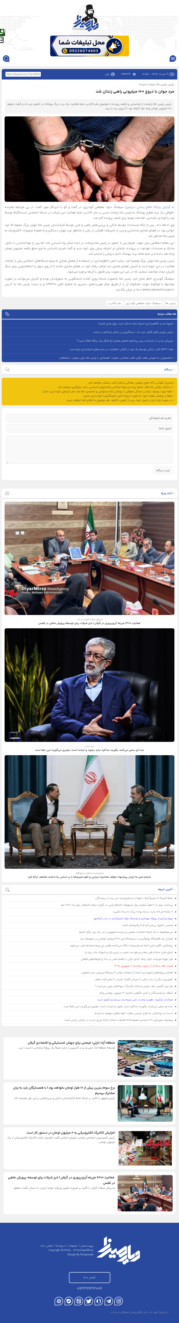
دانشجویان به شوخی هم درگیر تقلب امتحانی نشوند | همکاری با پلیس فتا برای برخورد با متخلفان (116, 358)
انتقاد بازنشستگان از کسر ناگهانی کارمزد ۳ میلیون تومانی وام (137, 993)
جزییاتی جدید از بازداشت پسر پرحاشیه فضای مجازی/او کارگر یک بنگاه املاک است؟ (125, 341)
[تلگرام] (109, 1301)
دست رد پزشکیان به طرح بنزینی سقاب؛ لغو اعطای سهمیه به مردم (134, 1013)
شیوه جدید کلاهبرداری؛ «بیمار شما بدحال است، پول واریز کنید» (135, 323)
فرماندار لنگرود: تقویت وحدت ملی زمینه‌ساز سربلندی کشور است (135, 1000)
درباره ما (60, 1246)
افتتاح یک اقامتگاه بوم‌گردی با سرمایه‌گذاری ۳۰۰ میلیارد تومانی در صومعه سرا (127, 939)
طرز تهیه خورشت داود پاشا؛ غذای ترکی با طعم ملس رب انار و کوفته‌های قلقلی (127, 959)
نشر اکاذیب (114, 303)
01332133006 (89, 1288)
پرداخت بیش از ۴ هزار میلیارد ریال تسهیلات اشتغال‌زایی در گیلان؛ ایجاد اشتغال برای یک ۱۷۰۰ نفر (117, 905)
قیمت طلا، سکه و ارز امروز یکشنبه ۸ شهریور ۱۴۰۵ (144, 966)
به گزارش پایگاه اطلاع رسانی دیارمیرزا (149, 207)
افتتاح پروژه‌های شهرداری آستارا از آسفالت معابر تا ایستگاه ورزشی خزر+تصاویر (127, 973)
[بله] (69, 1301)
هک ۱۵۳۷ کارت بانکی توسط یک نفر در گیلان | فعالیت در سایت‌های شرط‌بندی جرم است (121, 349)
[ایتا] (78, 1301)
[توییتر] (88, 1301)
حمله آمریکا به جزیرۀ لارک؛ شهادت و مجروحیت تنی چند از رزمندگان (134, 898)
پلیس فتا (170, 303)
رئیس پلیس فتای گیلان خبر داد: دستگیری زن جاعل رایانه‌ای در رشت (133, 332)
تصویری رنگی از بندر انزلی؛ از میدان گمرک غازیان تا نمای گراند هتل (134, 979)
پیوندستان (86, 1246)
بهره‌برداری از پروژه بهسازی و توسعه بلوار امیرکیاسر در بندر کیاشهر (134, 918)
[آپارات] (59, 1301)
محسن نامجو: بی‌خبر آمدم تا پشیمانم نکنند (148, 925)
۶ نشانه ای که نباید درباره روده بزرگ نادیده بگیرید (143, 912)
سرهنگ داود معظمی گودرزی (143, 303)
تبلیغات (72, 1246)
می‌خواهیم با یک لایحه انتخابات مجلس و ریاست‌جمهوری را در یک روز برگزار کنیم (126, 932)
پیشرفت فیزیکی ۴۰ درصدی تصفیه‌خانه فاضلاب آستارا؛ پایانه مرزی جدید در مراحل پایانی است (119, 1020)
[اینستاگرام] (118, 1301)
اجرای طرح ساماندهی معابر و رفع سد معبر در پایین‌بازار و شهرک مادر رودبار (129, 952)
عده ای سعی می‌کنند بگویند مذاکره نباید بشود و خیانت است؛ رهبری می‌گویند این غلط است (119, 1006)
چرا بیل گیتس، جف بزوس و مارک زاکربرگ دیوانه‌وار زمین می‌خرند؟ (134, 986)
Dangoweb (86, 1254)
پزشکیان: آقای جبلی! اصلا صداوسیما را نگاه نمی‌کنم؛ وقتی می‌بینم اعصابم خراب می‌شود (122, 945)
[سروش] (99, 1301)
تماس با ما (47, 1246)
